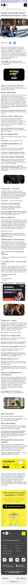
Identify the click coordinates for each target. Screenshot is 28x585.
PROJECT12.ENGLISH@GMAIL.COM (11, 540)
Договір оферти (14, 581)
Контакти (18, 550)
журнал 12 (5, 548)
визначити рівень (7, 553)
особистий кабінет (7, 550)
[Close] (24, 285)
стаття (24, 247)
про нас (5, 545)
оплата (18, 548)
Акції (17, 545)
